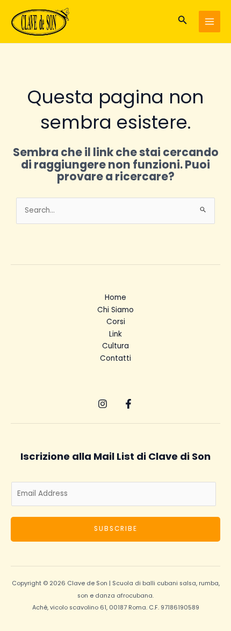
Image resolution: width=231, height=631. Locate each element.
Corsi (115, 322)
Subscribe (116, 528)
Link (115, 334)
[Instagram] (102, 404)
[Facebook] (128, 404)
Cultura (115, 346)
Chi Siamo (115, 310)
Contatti (115, 358)
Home (115, 297)
